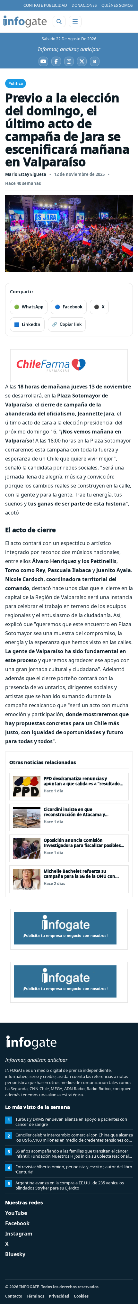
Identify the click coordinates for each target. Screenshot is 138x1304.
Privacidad (59, 1296)
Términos (35, 1296)
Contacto (13, 1296)
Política (15, 83)
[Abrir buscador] (59, 21)
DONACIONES (84, 5)
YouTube (16, 1213)
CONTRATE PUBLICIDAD (45, 5)
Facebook (17, 1223)
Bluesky (15, 1254)
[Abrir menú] (75, 21)
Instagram (18, 1233)
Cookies (81, 1296)
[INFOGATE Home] (25, 21)
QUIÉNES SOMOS (117, 5)
